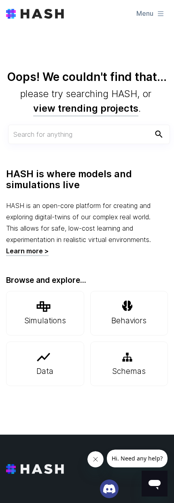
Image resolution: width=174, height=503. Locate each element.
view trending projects (85, 108)
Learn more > (27, 251)
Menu (144, 13)
